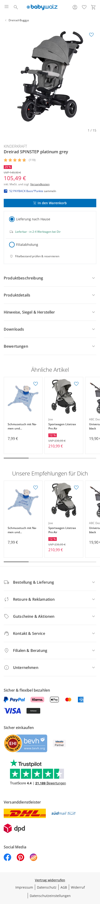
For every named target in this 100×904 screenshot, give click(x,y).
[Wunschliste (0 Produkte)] (84, 7)
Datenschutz (47, 887)
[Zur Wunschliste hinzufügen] (91, 35)
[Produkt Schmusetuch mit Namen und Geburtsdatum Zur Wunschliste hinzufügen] (35, 384)
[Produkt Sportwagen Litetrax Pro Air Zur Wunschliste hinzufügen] (76, 384)
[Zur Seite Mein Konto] (75, 7)
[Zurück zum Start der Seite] (95, 871)
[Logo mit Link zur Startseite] (42, 7)
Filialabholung (27, 244)
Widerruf (78, 887)
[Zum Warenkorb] (93, 7)
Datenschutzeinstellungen (50, 895)
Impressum (24, 887)
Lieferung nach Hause (33, 219)
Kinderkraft (15, 146)
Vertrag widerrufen (50, 880)
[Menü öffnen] (6, 7)
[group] (50, 76)
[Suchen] (16, 7)
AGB (63, 887)
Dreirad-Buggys (19, 20)
